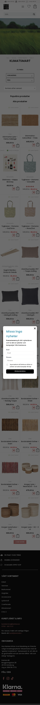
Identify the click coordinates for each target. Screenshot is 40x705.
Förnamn (8, 357)
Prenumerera (20, 371)
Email (7, 349)
